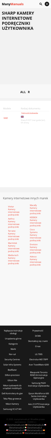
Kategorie (13, 343)
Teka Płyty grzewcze (12, 398)
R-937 (6, 118)
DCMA (38, 336)
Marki (13, 349)
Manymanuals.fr (16, 427)
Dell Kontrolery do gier (12, 393)
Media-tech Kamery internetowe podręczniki (13, 259)
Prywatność (37, 330)
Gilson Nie (12, 380)
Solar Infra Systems (12, 364)
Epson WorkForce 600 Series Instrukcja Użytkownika (39, 396)
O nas (37, 346)
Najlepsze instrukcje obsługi (13, 332)
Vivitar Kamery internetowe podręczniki (13, 210)
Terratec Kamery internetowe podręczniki (13, 235)
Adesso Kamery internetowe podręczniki (35, 260)
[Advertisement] (25, 58)
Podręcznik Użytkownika (29, 113)
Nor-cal (12, 354)
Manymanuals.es (14, 433)
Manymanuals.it (34, 427)
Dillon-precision (12, 375)
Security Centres (12, 359)
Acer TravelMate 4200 (39, 364)
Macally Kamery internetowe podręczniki (35, 209)
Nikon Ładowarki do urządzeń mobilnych (12, 387)
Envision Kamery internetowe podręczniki (35, 248)
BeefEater (12, 370)
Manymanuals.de (36, 424)
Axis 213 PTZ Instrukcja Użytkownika (38, 405)
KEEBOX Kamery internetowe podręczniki (35, 221)
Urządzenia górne (13, 338)
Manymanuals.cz (34, 430)
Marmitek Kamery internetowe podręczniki (13, 247)
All (23, 92)
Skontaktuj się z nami (38, 341)
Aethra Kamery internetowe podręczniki (13, 222)
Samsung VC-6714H (12, 409)
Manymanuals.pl (16, 430)
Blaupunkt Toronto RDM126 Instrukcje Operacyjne (39, 375)
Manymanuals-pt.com (35, 433)
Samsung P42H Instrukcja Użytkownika (38, 384)
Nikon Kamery (12, 404)
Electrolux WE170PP (38, 359)
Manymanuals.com (16, 424)
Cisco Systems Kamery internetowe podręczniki (35, 235)
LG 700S (38, 354)
